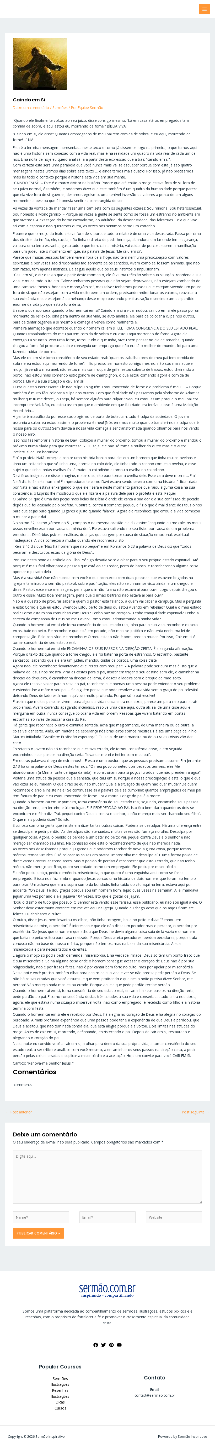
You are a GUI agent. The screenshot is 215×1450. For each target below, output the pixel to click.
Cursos (60, 1408)
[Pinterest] (111, 1345)
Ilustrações (60, 1384)
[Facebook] (95, 1345)
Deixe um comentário (31, 107)
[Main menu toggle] (204, 9)
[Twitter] (103, 1345)
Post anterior (19, 1112)
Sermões (60, 107)
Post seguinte (195, 1112)
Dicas (60, 1402)
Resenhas (60, 1390)
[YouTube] (119, 1345)
